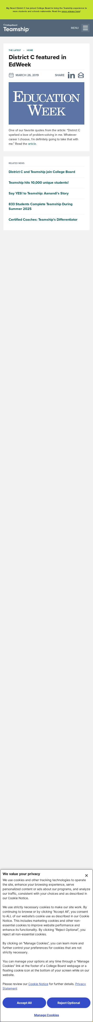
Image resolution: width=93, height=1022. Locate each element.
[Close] (86, 875)
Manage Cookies (46, 1015)
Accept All (24, 1003)
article (32, 144)
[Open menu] (80, 28)
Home (30, 50)
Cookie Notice (38, 984)
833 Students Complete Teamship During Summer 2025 (40, 206)
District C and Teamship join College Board (42, 172)
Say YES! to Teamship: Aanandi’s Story (39, 193)
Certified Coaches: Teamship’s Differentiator (43, 219)
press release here (71, 11)
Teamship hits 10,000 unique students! (39, 182)
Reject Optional (69, 1003)
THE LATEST (15, 50)
